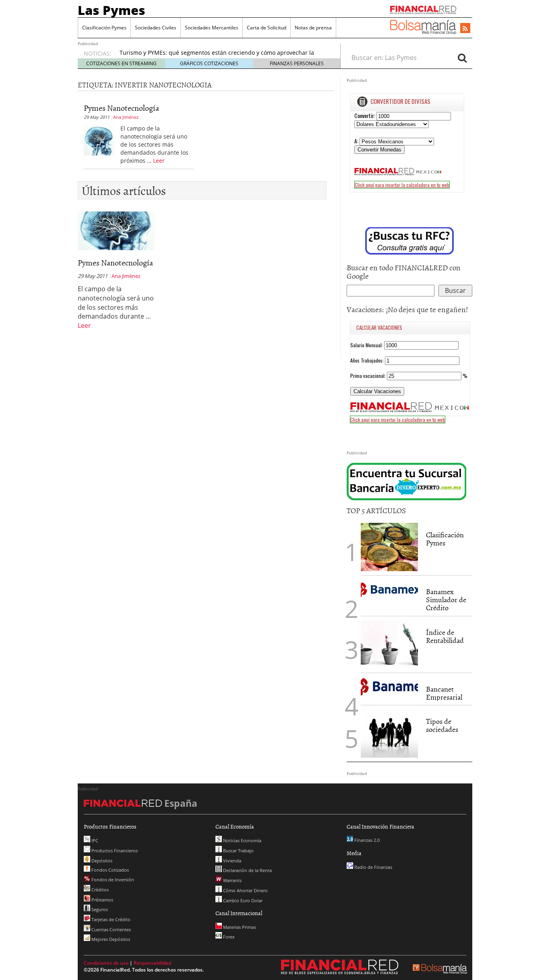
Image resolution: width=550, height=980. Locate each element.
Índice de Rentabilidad (445, 636)
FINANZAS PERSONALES (297, 63)
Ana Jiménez (126, 117)
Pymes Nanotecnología (121, 108)
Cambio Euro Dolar (242, 900)
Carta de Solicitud (266, 27)
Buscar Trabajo (238, 850)
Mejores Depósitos (110, 939)
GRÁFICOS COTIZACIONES (209, 63)
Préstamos (101, 900)
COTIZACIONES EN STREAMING (121, 63)
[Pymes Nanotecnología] (99, 139)
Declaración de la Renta (247, 870)
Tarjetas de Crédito (110, 919)
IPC (94, 840)
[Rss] (465, 28)
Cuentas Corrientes (110, 929)
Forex (228, 937)
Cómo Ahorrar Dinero (245, 890)
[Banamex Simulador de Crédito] (389, 589)
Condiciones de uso (106, 962)
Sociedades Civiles (155, 27)
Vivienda (231, 861)
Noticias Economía (241, 840)
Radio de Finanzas (372, 867)
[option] (222, 56)
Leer (159, 160)
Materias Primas (239, 927)
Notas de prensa (313, 27)
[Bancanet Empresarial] (389, 686)
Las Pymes (111, 10)
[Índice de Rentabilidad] (389, 644)
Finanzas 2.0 (366, 840)
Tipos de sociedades (442, 725)
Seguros (99, 909)
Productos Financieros (114, 850)
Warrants (232, 880)
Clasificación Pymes (104, 27)
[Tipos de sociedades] (389, 733)
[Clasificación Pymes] (389, 547)
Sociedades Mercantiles (211, 27)
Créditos (99, 890)
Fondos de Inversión (112, 879)
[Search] (462, 57)
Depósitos (101, 861)
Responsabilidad (152, 962)
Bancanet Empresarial (444, 693)
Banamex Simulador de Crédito (446, 599)
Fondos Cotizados (109, 870)
